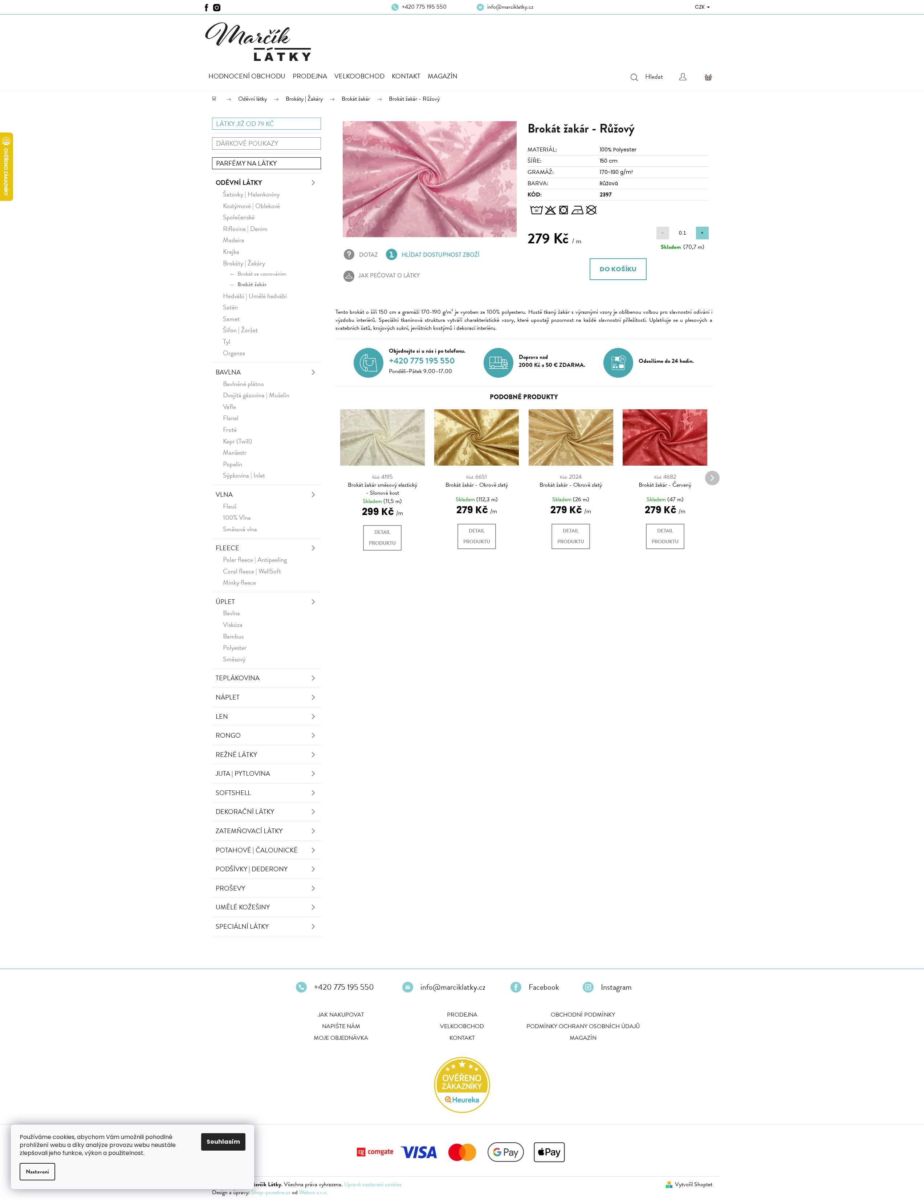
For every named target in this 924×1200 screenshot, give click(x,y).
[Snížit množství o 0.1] (662, 233)
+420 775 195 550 (424, 7)
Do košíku (618, 268)
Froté (230, 429)
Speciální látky (242, 926)
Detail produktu (382, 537)
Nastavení (37, 1171)
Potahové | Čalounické (257, 850)
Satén (230, 307)
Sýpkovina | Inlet (244, 475)
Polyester (235, 647)
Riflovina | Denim (245, 229)
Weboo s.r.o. (313, 1192)
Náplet (228, 697)
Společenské (239, 217)
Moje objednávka (341, 1038)
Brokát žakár (251, 284)
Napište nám (341, 1026)
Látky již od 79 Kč (245, 124)
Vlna (224, 494)
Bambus (233, 636)
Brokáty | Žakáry (244, 263)
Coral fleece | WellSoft (252, 571)
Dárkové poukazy (247, 143)
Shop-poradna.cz (270, 1192)
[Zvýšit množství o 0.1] (702, 233)
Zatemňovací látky (249, 831)
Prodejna (462, 1014)
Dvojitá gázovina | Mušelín (256, 395)
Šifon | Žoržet (240, 330)
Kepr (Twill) (237, 441)
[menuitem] (247, 76)
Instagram (616, 987)
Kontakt (462, 1038)
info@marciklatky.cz (510, 7)
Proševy (230, 888)
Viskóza (233, 624)
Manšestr (235, 452)
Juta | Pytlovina (243, 773)
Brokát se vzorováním (261, 273)
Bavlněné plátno (243, 384)
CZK (700, 7)
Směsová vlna (240, 529)
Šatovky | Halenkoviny (251, 194)
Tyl (226, 341)
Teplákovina (238, 678)
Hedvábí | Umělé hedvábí (255, 296)
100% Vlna (237, 517)
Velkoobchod (462, 1026)
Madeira (233, 240)
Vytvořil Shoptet (693, 1184)
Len (222, 716)
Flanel (231, 418)
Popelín (232, 464)
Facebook (544, 987)
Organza (234, 353)
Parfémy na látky (246, 163)
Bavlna (228, 372)
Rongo (228, 735)
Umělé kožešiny (243, 907)
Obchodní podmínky (583, 1014)
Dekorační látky (245, 811)
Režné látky (236, 754)
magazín (583, 1038)
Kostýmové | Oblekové (251, 206)
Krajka (231, 251)
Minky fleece (239, 582)
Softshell (233, 793)
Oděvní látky (239, 182)
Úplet (225, 602)
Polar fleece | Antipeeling (255, 559)
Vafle (229, 407)
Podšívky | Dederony (252, 869)
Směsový (234, 659)
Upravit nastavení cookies (373, 1184)
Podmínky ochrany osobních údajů (583, 1026)
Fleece (227, 548)
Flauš (229, 506)
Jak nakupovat (341, 1014)
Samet (231, 319)
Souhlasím (223, 1142)
